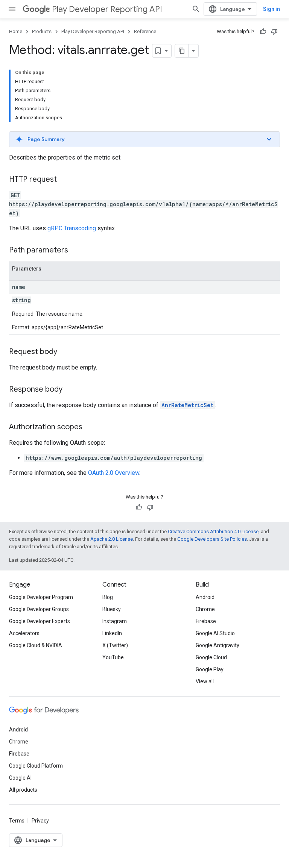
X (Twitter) (115, 645)
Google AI (20, 778)
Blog (107, 597)
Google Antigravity (217, 645)
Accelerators (24, 633)
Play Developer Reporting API (107, 9)
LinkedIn (112, 633)
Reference (145, 31)
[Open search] (196, 9)
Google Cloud (211, 657)
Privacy (40, 821)
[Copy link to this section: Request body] (64, 352)
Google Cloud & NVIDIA (35, 645)
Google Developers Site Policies (212, 539)
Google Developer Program (41, 597)
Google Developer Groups (39, 609)
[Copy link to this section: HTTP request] (64, 179)
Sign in (271, 9)
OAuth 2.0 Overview (113, 472)
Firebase (206, 621)
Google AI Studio (215, 633)
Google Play (210, 669)
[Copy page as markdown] (182, 50)
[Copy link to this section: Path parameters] (75, 250)
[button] (144, 139)
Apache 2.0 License (111, 539)
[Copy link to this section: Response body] (70, 389)
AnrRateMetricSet (187, 405)
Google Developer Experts (39, 621)
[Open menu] (12, 9)
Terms (16, 821)
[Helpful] (263, 31)
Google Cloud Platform (36, 766)
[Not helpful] (274, 31)
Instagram (114, 621)
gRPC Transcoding (71, 228)
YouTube (113, 657)
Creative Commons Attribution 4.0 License (213, 531)
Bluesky (111, 609)
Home (15, 31)
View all (205, 681)
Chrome (205, 609)
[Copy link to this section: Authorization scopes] (89, 427)
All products (23, 790)
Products (42, 31)
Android (205, 597)
